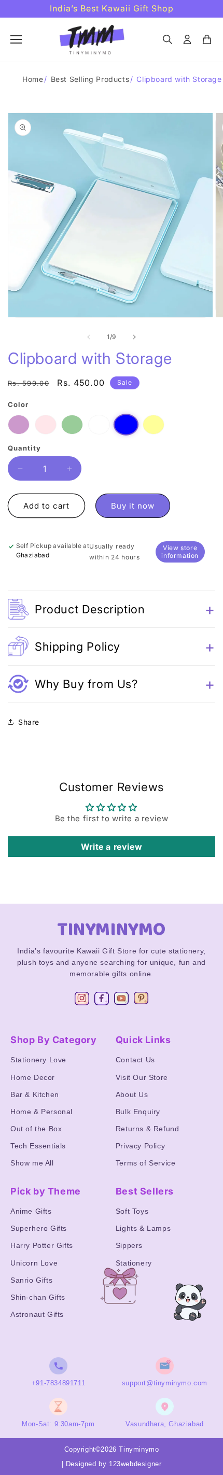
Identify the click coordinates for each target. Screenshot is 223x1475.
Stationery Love (38, 1060)
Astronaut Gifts (37, 1314)
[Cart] (207, 39)
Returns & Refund (147, 1129)
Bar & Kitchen (34, 1094)
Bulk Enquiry (138, 1111)
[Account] (187, 39)
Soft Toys (132, 1211)
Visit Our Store (142, 1077)
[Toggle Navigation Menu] (16, 39)
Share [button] (28, 722)
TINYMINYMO (111, 929)
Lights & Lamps (143, 1228)
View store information (180, 551)
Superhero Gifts (38, 1228)
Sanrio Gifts (31, 1280)
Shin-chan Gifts (37, 1297)
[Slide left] (88, 337)
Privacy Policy (140, 1146)
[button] (111, 609)
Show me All (32, 1163)
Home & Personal (41, 1111)
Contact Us (135, 1060)
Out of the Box (36, 1129)
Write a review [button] (111, 846)
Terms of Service (146, 1163)
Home (32, 79)
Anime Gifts (31, 1211)
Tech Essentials (38, 1146)
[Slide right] (134, 337)
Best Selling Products (90, 79)
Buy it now (133, 506)
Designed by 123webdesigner (114, 1464)
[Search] (167, 39)
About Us (132, 1094)
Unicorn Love (34, 1263)
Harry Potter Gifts (41, 1245)
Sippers (129, 1245)
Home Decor (32, 1077)
